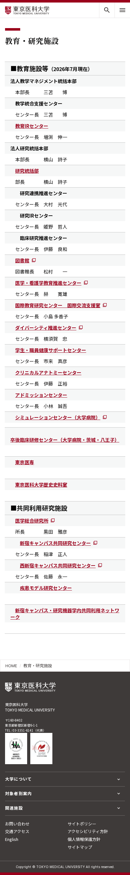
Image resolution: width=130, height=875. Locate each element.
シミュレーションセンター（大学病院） (57, 417)
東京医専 (24, 462)
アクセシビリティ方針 (88, 831)
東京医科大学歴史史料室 (41, 484)
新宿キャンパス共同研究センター (55, 543)
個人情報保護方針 (84, 839)
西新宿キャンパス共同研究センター (58, 565)
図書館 (22, 260)
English (11, 839)
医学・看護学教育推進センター (48, 282)
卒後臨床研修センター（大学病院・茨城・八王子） (64, 439)
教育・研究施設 (37, 665)
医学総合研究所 (31, 520)
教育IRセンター (31, 126)
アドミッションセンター (41, 395)
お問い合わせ (17, 824)
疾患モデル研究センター (46, 587)
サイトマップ (80, 847)
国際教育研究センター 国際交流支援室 (57, 305)
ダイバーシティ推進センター (45, 327)
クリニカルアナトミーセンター (48, 372)
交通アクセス (17, 831)
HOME (11, 665)
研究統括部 (27, 170)
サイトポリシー (82, 824)
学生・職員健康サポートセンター (50, 350)
